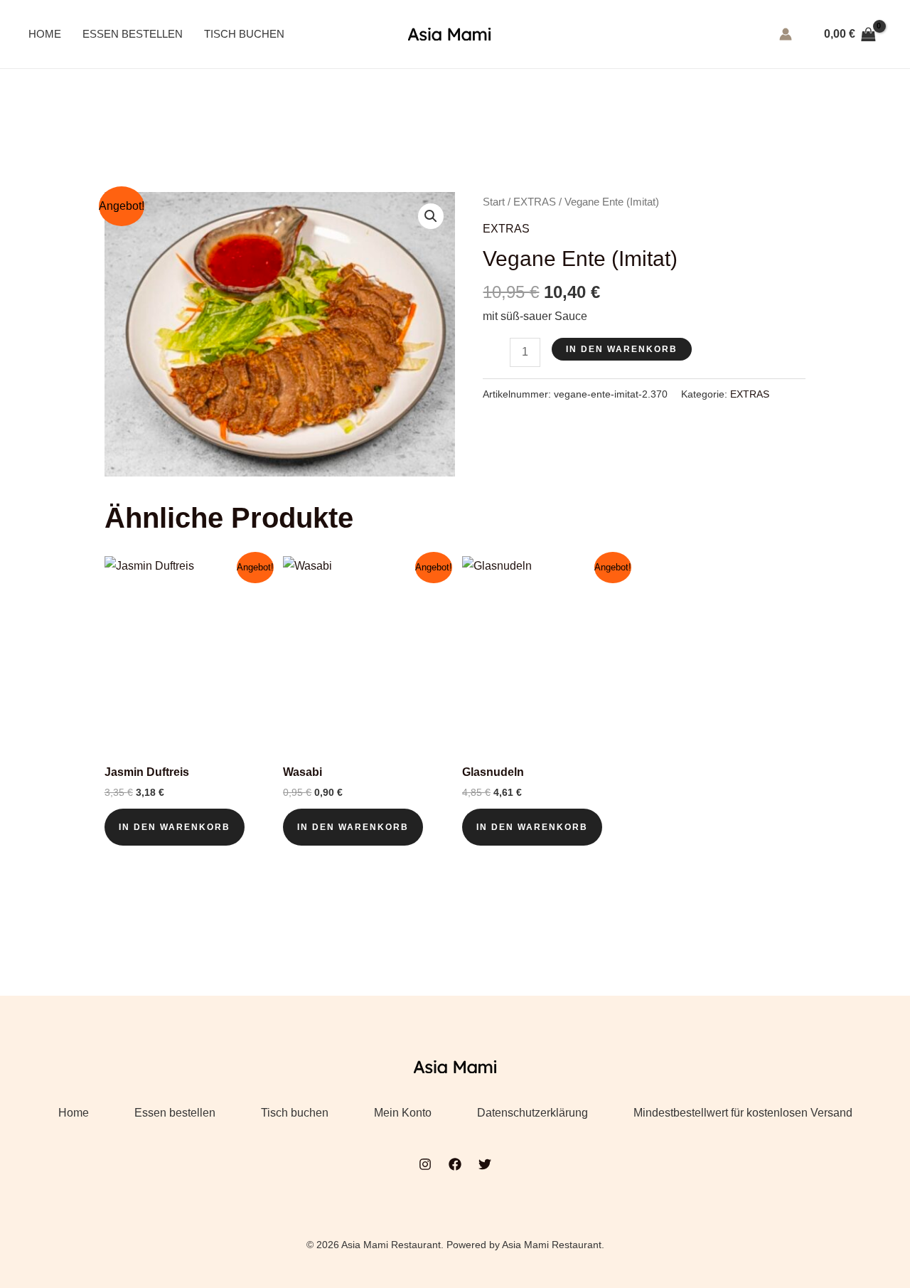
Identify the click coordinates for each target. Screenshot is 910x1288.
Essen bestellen (132, 34)
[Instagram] (425, 1164)
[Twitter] (484, 1164)
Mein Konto (403, 1113)
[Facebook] (455, 1164)
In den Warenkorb (622, 349)
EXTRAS (534, 202)
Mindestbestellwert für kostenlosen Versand (742, 1113)
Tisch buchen (244, 34)
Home (44, 34)
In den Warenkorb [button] (174, 827)
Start (494, 202)
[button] (431, 216)
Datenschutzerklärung (532, 1113)
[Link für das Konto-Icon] (785, 34)
